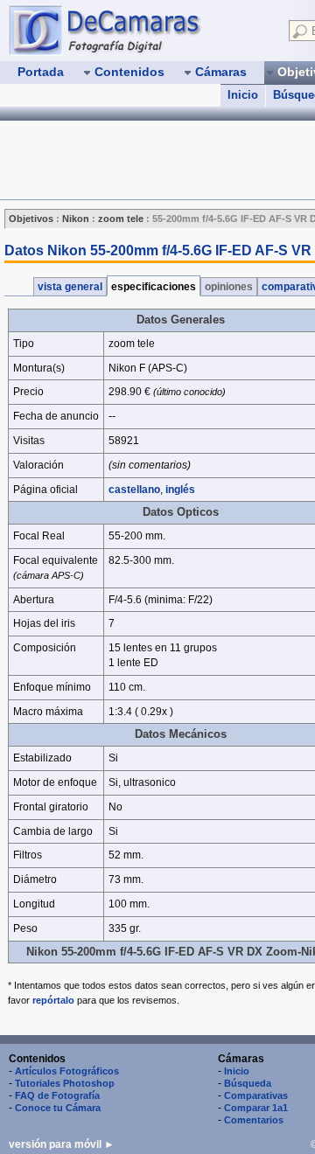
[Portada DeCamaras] (140, 29)
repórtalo (53, 1000)
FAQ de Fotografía (57, 1095)
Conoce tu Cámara (58, 1107)
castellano (134, 489)
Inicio (243, 94)
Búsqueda (247, 1083)
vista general (70, 287)
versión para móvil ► (62, 1144)
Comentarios (254, 1120)
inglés (180, 489)
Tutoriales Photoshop (65, 1083)
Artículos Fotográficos (67, 1071)
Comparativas (256, 1095)
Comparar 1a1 (256, 1107)
